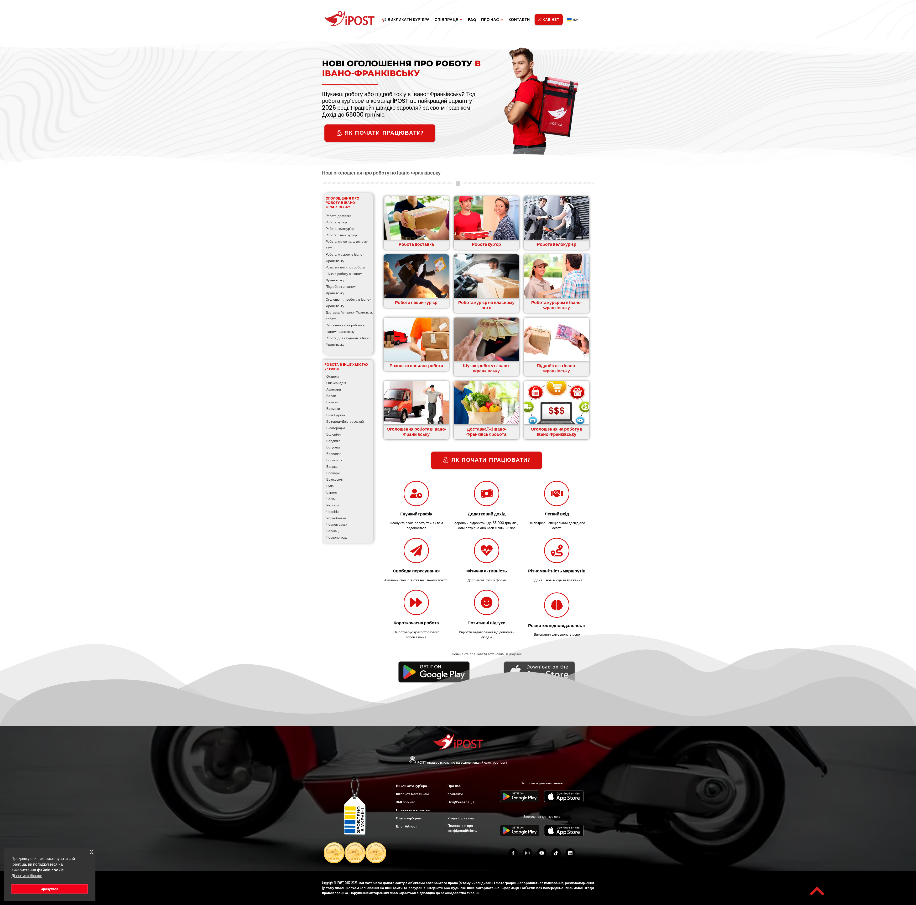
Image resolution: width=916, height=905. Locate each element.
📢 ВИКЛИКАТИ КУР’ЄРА (406, 19)
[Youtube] (541, 853)
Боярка (332, 466)
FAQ (472, 19)
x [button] (91, 851)
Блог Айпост (406, 826)
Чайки (331, 498)
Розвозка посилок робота (345, 267)
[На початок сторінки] (817, 891)
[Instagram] (527, 853)
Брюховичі (334, 479)
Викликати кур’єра (411, 785)
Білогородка (335, 428)
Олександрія (336, 383)
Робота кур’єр (336, 222)
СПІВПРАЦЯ (447, 19)
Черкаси (332, 505)
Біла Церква (335, 415)
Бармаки (333, 408)
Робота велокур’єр (340, 228)
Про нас (454, 785)
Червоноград (336, 537)
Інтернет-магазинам (412, 794)
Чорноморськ (336, 524)
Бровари (333, 473)
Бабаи (331, 395)
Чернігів (332, 511)
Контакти (455, 794)
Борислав (333, 453)
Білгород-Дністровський (345, 421)
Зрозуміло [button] (49, 889)
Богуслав (333, 447)
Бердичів (333, 440)
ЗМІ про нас (405, 802)
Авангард (333, 389)
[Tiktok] (556, 853)
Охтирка (332, 376)
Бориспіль (334, 460)
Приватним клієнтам (413, 810)
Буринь (332, 492)
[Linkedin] (570, 853)
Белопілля (334, 434)
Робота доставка (338, 215)
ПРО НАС (490, 19)
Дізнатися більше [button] (26, 876)
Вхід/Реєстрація (461, 802)
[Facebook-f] (513, 853)
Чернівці (332, 531)
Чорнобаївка (336, 518)
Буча (330, 485)
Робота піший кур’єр (341, 235)
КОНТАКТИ (519, 19)
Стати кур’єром (409, 818)
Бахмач (332, 402)
